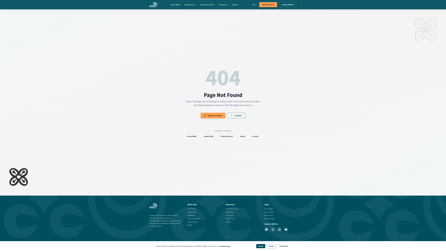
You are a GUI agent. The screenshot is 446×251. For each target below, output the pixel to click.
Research (222, 4)
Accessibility (268, 209)
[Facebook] (266, 229)
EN (254, 4)
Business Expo (192, 222)
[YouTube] (286, 229)
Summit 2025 (208, 136)
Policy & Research (232, 209)
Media (234, 4)
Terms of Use (268, 215)
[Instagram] (279, 229)
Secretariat (230, 215)
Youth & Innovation (193, 219)
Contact (255, 136)
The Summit (189, 4)
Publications (230, 212)
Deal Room (191, 215)
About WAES (175, 4)
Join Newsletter (268, 5)
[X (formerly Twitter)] (273, 229)
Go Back (238, 115)
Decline (271, 246)
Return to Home (215, 115)
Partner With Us (288, 5)
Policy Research (227, 136)
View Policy (283, 246)
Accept (260, 246)
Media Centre (230, 219)
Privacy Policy (269, 212)
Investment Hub (206, 4)
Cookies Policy (225, 246)
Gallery (189, 225)
